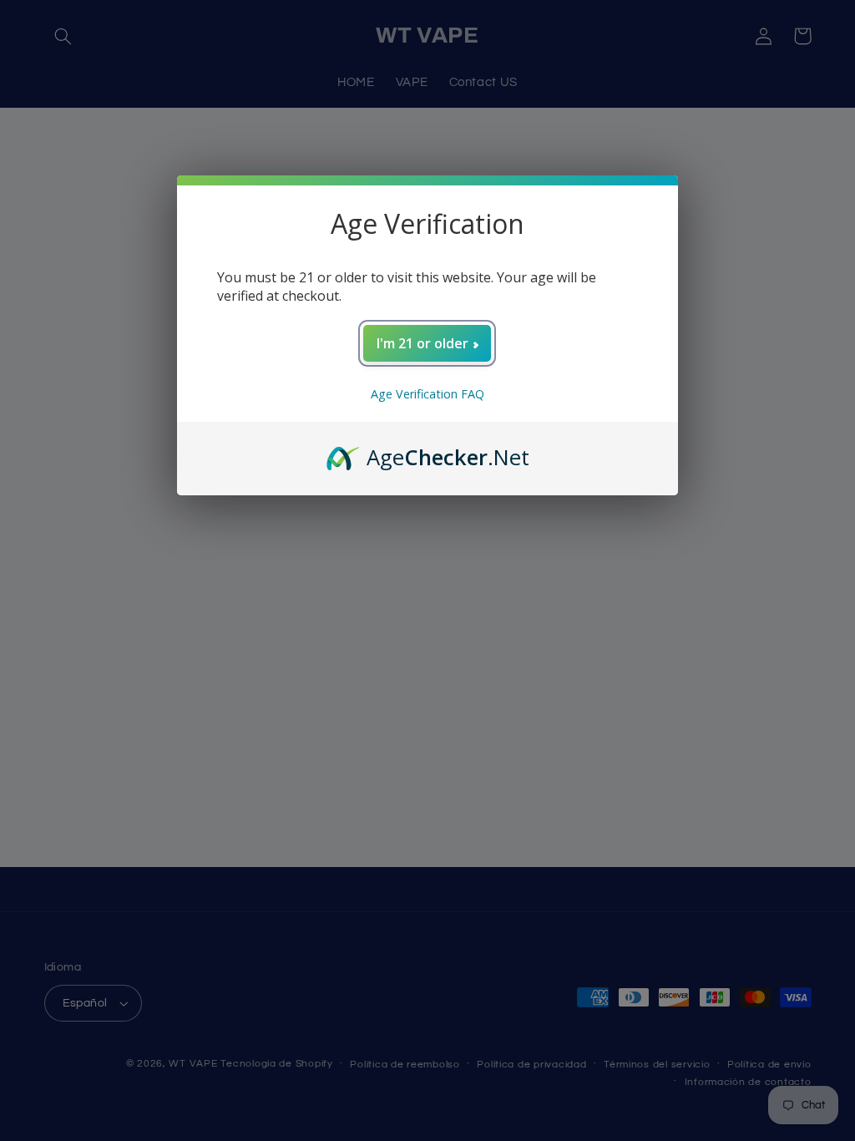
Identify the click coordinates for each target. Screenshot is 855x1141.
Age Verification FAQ (427, 394)
